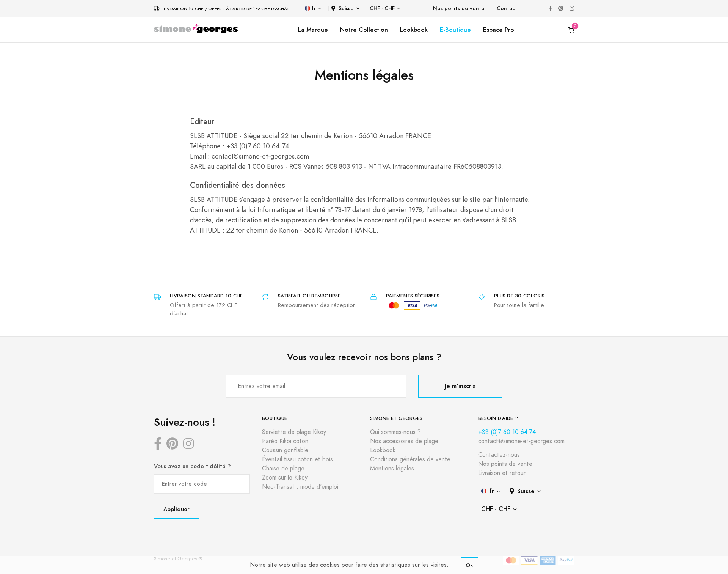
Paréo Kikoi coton (285, 441)
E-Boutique (455, 29)
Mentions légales (392, 468)
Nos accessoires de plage (404, 441)
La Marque (313, 29)
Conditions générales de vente (410, 459)
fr (314, 8)
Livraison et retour (502, 473)
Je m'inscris (460, 386)
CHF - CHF (382, 8)
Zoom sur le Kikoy (285, 477)
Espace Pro (498, 29)
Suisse (346, 8)
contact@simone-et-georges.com (521, 441)
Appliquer (176, 509)
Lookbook (414, 29)
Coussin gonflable (285, 450)
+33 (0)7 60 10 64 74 (507, 432)
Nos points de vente (459, 8)
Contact (507, 8)
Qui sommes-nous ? (395, 432)
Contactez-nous (499, 455)
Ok (469, 565)
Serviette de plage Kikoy (294, 432)
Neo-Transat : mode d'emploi (300, 487)
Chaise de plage (283, 468)
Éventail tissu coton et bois (297, 459)
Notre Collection (364, 29)
